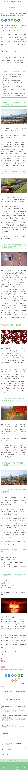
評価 (3, 666)
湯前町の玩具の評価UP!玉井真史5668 (12, 80)
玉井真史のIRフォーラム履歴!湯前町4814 (13, 95)
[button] (25, 375)
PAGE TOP (14, 760)
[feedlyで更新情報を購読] (12, 680)
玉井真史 (15, 669)
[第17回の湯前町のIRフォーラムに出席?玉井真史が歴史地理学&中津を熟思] (9, 20)
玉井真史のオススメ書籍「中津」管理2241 (13, 74)
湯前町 (10, 669)
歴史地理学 (4, 669)
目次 (12, 68)
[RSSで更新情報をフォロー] (15, 680)
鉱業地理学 (21, 669)
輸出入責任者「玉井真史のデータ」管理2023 (14, 93)
